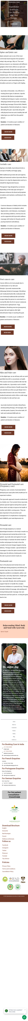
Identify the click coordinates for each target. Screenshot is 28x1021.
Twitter (4, 850)
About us (14, 724)
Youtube (4, 856)
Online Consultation (6, 900)
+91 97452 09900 (8, 747)
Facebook (5, 845)
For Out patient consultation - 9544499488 (14, 794)
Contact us (14, 739)
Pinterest (5, 853)
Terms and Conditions (8, 869)
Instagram (5, 848)
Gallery (14, 733)
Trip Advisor (5, 858)
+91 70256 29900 (8, 751)
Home (14, 721)
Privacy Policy (6, 866)
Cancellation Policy (7, 871)
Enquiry (14, 730)
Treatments (14, 727)
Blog (14, 736)
